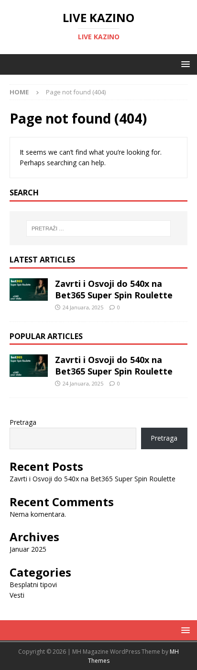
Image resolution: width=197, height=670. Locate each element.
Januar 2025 (28, 549)
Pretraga (23, 422)
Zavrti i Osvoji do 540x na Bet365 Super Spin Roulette (114, 289)
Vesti (17, 595)
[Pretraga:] (99, 228)
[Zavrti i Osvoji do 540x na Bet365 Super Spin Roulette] (29, 289)
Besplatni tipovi (33, 584)
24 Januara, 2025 (83, 307)
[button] (184, 64)
